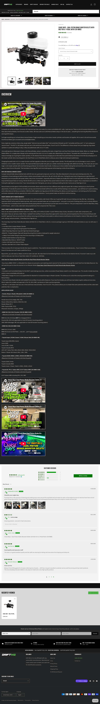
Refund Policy (53, 666)
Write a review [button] (83, 476)
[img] (8, 489)
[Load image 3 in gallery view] (29, 81)
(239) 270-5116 (19, 10)
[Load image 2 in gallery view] (20, 81)
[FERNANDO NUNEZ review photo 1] (8, 505)
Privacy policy (28, 700)
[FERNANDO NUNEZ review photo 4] (33, 505)
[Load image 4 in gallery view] (38, 81)
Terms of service (35, 700)
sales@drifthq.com (36, 650)
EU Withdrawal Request (56, 672)
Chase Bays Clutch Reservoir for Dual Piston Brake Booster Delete (56, 265)
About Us (52, 658)
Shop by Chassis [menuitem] (82, 15)
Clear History (94, 592)
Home (3, 19)
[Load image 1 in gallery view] (12, 81)
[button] (94, 4)
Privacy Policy (53, 663)
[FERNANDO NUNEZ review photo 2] (16, 505)
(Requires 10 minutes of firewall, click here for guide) (16, 296)
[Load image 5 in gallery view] (47, 81)
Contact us (77, 661)
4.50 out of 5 (21, 475)
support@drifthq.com (61, 650)
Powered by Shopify (12, 700)
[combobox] (65, 11)
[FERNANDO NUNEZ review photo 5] (41, 505)
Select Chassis (62, 48)
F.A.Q (51, 661)
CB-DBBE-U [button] (64, 37)
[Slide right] (53, 81)
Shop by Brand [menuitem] (49, 15)
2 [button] (49, 577)
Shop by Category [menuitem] (15, 15)
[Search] (97, 11)
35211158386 (33, 332)
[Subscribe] (28, 681)
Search (95, 633)
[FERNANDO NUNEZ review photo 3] (25, 505)
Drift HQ (6, 700)
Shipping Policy (54, 669)
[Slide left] (5, 81)
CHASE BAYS (7, 19)
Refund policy (20, 700)
